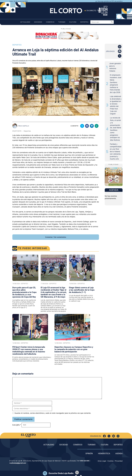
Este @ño (16, 425)
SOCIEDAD (63, 445)
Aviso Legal (102, 461)
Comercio (50, 22)
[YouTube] (113, 436)
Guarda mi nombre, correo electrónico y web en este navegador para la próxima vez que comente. (52, 413)
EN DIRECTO (91, 11)
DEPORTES (118, 445)
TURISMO (91, 445)
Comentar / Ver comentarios (55, 237)
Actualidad (25, 22)
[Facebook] (104, 436)
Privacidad (119, 461)
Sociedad (38, 22)
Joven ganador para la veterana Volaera (115, 67)
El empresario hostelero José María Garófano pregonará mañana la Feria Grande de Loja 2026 (115, 83)
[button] (77, 472)
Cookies (110, 461)
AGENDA (119, 453)
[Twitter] (108, 436)
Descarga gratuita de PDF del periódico (110, 1)
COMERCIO (77, 445)
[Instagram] (118, 436)
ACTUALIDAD (48, 445)
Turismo (61, 22)
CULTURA (104, 445)
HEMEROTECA (104, 453)
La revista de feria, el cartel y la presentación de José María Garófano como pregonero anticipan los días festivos (115, 129)
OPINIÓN (89, 453)
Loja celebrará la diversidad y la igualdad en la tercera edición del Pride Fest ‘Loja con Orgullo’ (115, 105)
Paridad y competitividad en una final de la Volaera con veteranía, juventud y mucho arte (115, 151)
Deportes (84, 22)
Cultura (72, 22)
